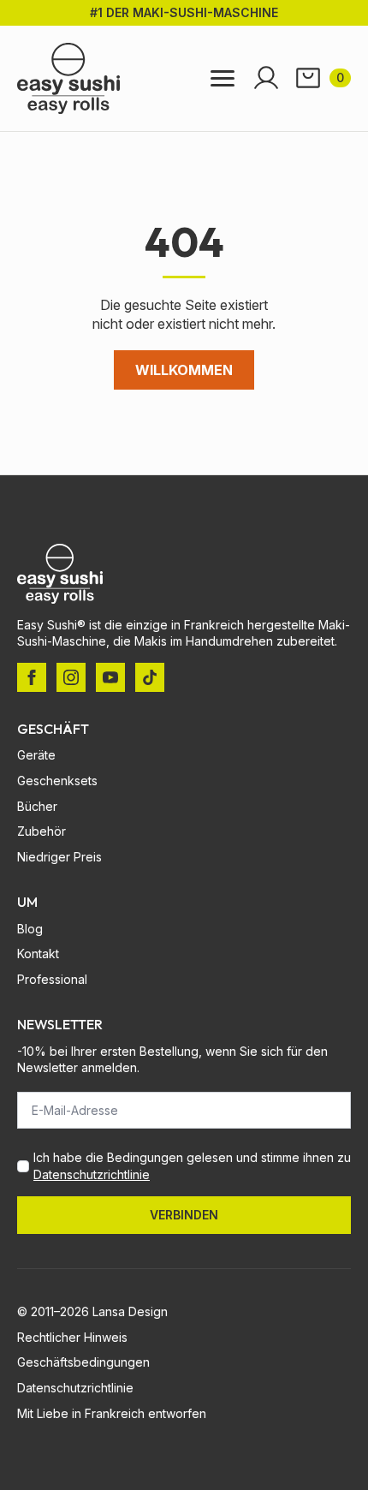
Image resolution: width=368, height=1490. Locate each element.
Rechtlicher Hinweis (72, 1337)
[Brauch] (149, 677)
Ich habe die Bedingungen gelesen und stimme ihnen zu (192, 1166)
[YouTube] (110, 677)
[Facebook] (31, 677)
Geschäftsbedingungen (83, 1362)
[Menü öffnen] (222, 78)
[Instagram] (71, 677)
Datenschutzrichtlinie (91, 1174)
